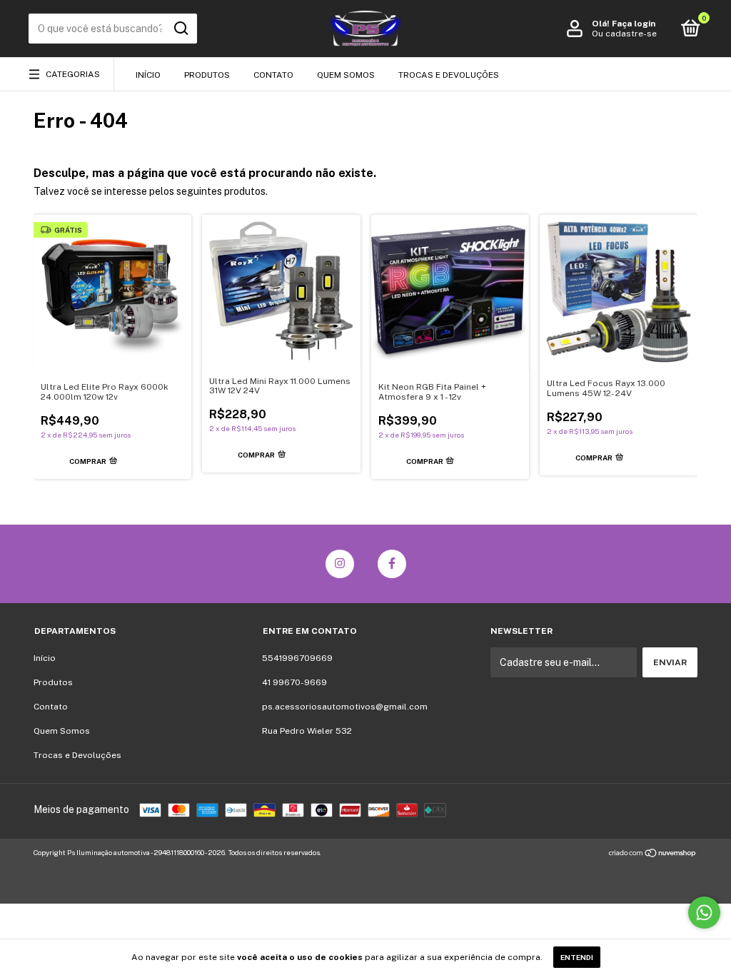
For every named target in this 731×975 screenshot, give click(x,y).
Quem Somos (346, 75)
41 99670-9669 (294, 682)
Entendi (576, 957)
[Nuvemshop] (652, 854)
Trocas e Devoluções (448, 75)
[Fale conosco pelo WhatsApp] (704, 912)
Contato (273, 75)
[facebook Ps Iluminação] (392, 564)
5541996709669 (297, 658)
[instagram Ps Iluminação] (340, 564)
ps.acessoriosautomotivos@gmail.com (345, 707)
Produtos (207, 75)
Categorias (73, 74)
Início (148, 75)
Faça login (633, 24)
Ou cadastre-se (624, 34)
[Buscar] (180, 28)
